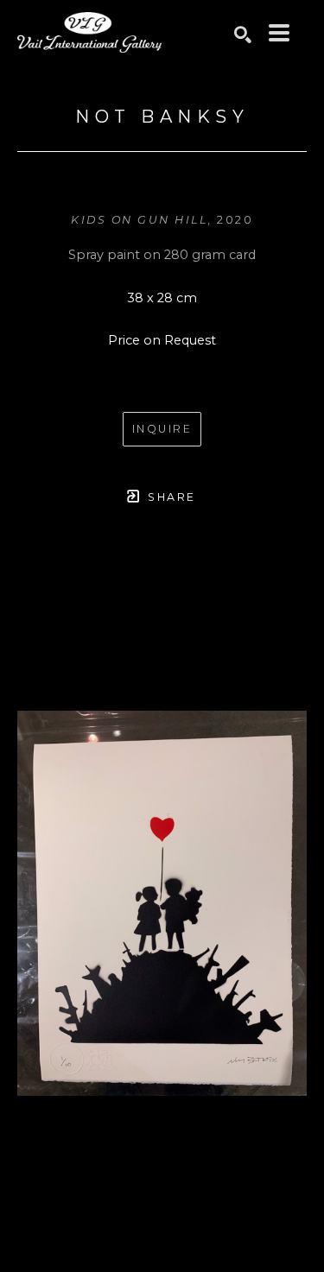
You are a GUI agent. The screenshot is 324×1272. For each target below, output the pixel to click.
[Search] (242, 34)
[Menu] (279, 32)
